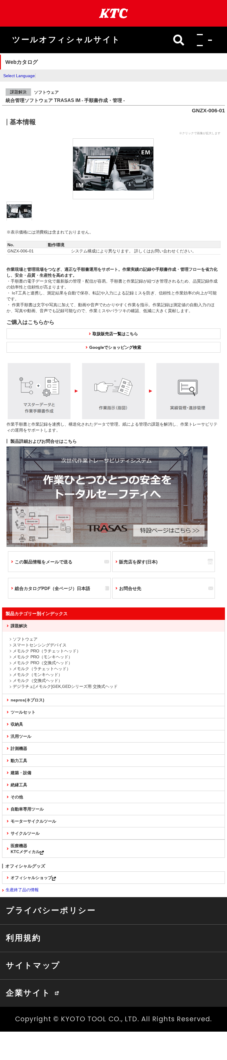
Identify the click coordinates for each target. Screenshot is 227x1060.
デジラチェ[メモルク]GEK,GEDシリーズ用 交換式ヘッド (65, 686)
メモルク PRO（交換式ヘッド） (42, 662)
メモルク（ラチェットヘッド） (42, 668)
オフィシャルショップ (31, 877)
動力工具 (19, 760)
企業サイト (28, 992)
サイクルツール (25, 833)
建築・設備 (21, 772)
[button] (203, 40)
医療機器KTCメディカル (25, 848)
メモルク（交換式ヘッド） (37, 680)
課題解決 (19, 625)
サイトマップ (33, 965)
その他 (17, 797)
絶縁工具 (19, 784)
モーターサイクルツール (33, 821)
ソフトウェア (25, 639)
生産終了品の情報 (22, 889)
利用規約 (23, 937)
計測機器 (19, 748)
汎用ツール (21, 736)
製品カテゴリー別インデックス (37, 613)
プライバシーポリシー (51, 910)
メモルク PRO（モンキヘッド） (42, 656)
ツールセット (23, 712)
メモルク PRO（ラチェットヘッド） (47, 651)
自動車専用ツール (27, 809)
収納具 (17, 724)
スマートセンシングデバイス (40, 645)
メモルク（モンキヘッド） (37, 674)
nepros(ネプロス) (27, 700)
